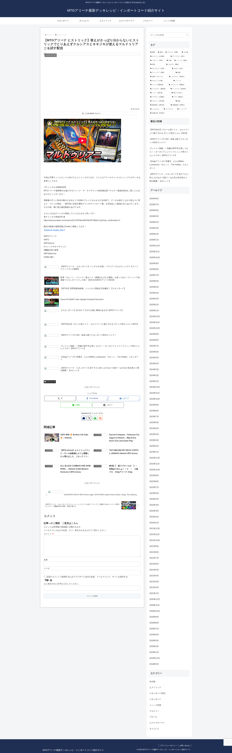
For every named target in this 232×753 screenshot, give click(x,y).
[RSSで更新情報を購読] (100, 418)
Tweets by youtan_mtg (53, 230)
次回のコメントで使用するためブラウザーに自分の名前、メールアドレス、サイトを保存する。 (88, 577)
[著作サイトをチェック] (83, 418)
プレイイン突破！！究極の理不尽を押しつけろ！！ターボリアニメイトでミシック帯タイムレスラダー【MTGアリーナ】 (168, 151)
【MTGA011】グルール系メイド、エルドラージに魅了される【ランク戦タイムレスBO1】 (169, 131)
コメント (49, 534)
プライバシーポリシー (168, 745)
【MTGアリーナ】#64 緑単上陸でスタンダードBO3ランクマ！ (168, 141)
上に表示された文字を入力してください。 (62, 584)
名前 (46, 560)
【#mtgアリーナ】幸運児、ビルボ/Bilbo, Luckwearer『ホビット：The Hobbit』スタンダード (168, 164)
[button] (108, 405)
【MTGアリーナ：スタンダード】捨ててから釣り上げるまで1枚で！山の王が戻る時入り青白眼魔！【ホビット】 (168, 177)
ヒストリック (50, 382)
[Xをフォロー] (89, 418)
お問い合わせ (185, 745)
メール (47, 568)
